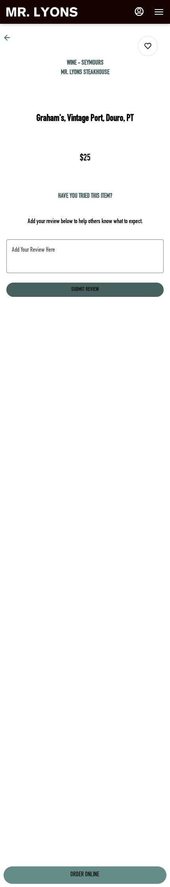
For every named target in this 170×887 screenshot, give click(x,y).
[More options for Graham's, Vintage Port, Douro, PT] (147, 45)
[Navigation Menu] (159, 12)
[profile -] (139, 11)
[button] (9, 37)
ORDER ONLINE (84, 875)
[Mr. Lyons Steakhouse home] (41, 12)
